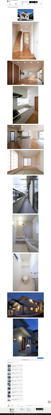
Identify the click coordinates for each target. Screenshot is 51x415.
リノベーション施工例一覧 (29, 4)
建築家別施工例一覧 (22, 409)
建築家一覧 (16, 4)
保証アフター (41, 4)
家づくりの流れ (29, 409)
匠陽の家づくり (10, 4)
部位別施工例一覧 (22, 4)
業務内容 (35, 4)
